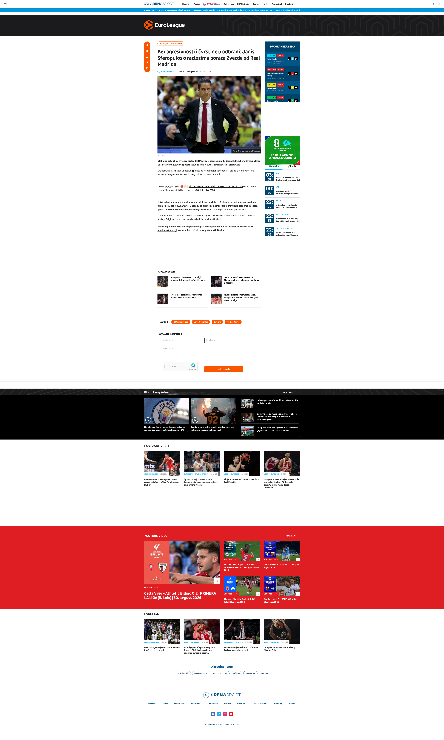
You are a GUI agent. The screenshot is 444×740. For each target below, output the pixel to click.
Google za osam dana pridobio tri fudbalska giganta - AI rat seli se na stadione (277, 429)
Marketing (278, 703)
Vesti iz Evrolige (231, 474)
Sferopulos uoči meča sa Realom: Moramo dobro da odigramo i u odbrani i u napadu (242, 280)
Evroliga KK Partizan (233, 642)
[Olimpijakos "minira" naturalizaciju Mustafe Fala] (282, 631)
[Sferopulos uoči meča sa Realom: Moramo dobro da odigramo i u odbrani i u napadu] (216, 281)
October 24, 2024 (206, 190)
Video (266, 4)
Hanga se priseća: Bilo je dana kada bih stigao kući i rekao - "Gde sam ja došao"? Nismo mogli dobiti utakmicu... (281, 483)
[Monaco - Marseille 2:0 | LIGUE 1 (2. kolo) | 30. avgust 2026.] (242, 586)
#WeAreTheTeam (204, 186)
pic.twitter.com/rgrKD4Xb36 (228, 186)
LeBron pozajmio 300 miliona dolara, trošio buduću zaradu (277, 401)
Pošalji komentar (223, 369)
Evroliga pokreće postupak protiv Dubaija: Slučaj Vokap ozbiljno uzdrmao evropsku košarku (199, 650)
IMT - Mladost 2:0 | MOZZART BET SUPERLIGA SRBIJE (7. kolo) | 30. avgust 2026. (242, 567)
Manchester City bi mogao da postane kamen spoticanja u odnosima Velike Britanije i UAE (164, 428)
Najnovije (186, 4)
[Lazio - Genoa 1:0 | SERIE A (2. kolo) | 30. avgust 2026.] (282, 551)
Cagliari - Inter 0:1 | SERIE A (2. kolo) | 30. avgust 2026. (280, 600)
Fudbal (197, 4)
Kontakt (292, 703)
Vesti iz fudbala (284, 215)
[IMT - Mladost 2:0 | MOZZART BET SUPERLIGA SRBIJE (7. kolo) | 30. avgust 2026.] (242, 551)
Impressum (195, 703)
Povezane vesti (166, 271)
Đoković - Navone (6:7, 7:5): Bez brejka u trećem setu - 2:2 (288, 178)
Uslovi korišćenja (260, 703)
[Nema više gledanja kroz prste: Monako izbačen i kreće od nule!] (162, 631)
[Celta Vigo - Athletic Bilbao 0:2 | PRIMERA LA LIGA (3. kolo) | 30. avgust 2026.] (182, 562)
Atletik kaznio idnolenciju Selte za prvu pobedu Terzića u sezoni (220, 10)
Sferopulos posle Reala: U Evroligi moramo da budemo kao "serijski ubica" (188, 279)
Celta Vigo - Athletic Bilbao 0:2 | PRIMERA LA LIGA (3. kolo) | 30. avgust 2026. (180, 595)
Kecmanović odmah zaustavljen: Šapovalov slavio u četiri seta (165, 10)
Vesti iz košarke (151, 474)
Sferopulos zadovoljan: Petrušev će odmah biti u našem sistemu (186, 296)
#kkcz (192, 186)
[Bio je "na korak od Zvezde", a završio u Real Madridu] (242, 463)
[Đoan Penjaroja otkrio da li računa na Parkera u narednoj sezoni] (242, 631)
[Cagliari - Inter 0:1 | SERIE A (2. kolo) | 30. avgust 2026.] (282, 586)
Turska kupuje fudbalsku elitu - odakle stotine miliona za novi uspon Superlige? (212, 428)
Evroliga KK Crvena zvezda (171, 43)
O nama (227, 703)
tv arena (211, 724)
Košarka (236, 673)
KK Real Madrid (233, 322)
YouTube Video (156, 536)
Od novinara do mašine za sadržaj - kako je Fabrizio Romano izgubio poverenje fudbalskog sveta (277, 417)
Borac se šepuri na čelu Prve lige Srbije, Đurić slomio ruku (272, 10)
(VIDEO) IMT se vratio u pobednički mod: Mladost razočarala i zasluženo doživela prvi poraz (286, 233)
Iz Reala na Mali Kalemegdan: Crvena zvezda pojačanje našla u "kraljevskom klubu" (161, 482)
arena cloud (179, 703)
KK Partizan (250, 673)
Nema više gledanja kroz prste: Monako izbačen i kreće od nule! (162, 649)
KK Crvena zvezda (181, 322)
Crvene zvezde (172, 164)
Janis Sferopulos (231, 164)
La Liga (279, 201)
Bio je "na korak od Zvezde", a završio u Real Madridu (241, 481)
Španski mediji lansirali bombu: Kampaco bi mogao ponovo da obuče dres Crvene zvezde (200, 482)
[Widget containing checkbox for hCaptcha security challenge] (180, 366)
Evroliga (217, 322)
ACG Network (212, 703)
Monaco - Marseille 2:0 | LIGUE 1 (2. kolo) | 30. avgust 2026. (239, 600)
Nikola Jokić (183, 673)
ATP (277, 173)
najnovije (152, 703)
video (165, 703)
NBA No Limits (243, 4)
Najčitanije (291, 166)
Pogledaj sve (289, 392)
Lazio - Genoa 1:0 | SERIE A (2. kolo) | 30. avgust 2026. (281, 566)
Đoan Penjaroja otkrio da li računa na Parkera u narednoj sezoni (241, 649)
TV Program (229, 4)
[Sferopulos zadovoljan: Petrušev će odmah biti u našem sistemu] (162, 299)
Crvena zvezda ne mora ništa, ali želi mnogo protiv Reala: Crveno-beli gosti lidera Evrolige (241, 298)
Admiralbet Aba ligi (167, 230)
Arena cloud (277, 4)
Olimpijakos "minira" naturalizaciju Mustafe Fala (280, 649)
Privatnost (241, 703)
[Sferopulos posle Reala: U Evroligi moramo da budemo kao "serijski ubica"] (162, 281)
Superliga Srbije (284, 228)
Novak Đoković (200, 673)
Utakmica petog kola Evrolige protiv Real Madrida (182, 161)
